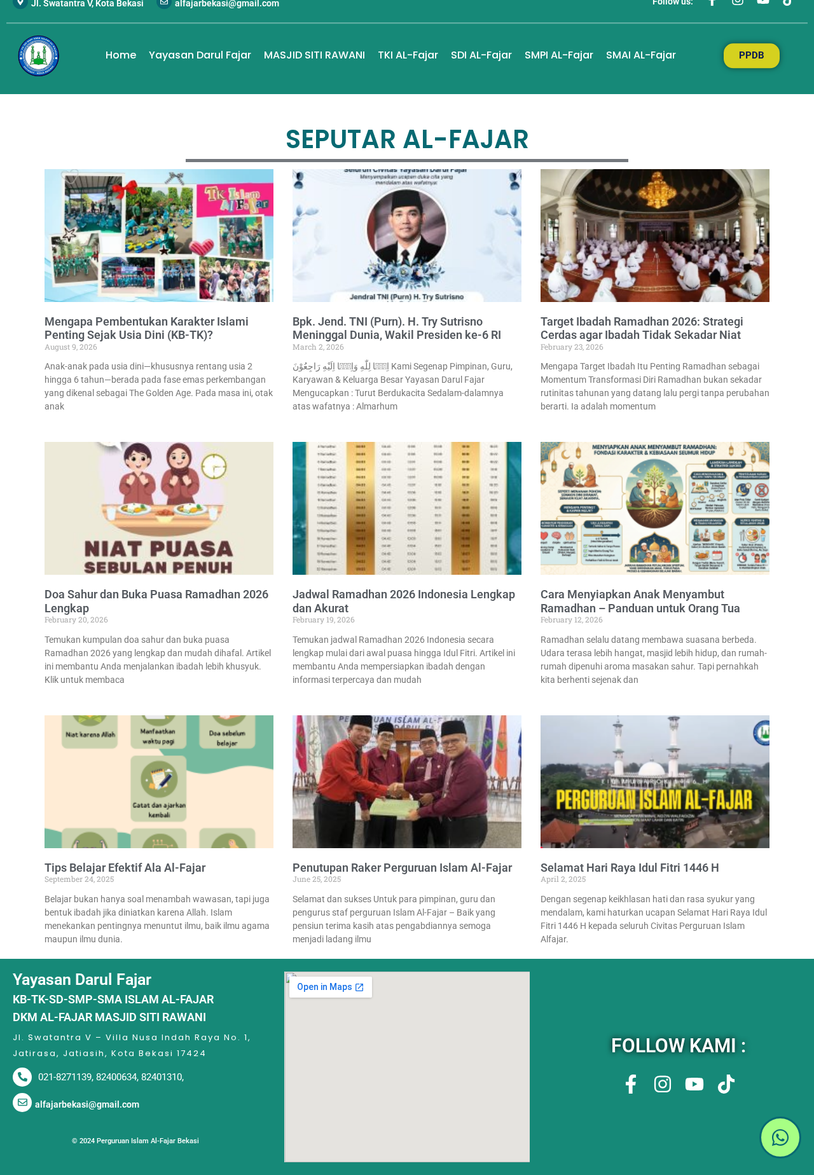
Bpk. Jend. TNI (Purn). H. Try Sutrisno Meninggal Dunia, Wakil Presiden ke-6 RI (397, 328)
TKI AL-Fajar (408, 55)
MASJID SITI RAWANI (314, 55)
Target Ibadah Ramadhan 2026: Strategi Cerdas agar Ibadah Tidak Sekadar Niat (642, 328)
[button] (678, 1139)
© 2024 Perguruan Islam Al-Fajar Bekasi (135, 1141)
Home (121, 55)
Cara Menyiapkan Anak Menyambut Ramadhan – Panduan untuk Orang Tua (640, 601)
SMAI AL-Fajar (641, 55)
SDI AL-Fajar (481, 55)
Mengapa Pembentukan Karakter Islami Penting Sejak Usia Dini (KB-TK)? (147, 328)
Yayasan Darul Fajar (200, 55)
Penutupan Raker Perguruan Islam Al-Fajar (402, 867)
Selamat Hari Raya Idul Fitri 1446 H (630, 867)
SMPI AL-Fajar (559, 55)
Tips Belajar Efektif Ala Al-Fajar (125, 867)
